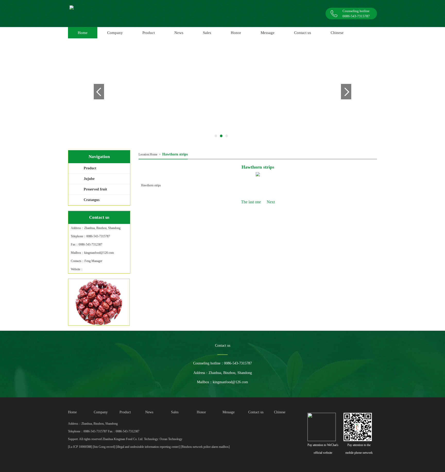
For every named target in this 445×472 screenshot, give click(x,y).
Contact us (302, 33)
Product (90, 168)
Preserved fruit (95, 189)
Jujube (89, 179)
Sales (207, 33)
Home (153, 154)
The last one (251, 202)
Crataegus (91, 200)
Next (271, 202)
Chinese (337, 33)
